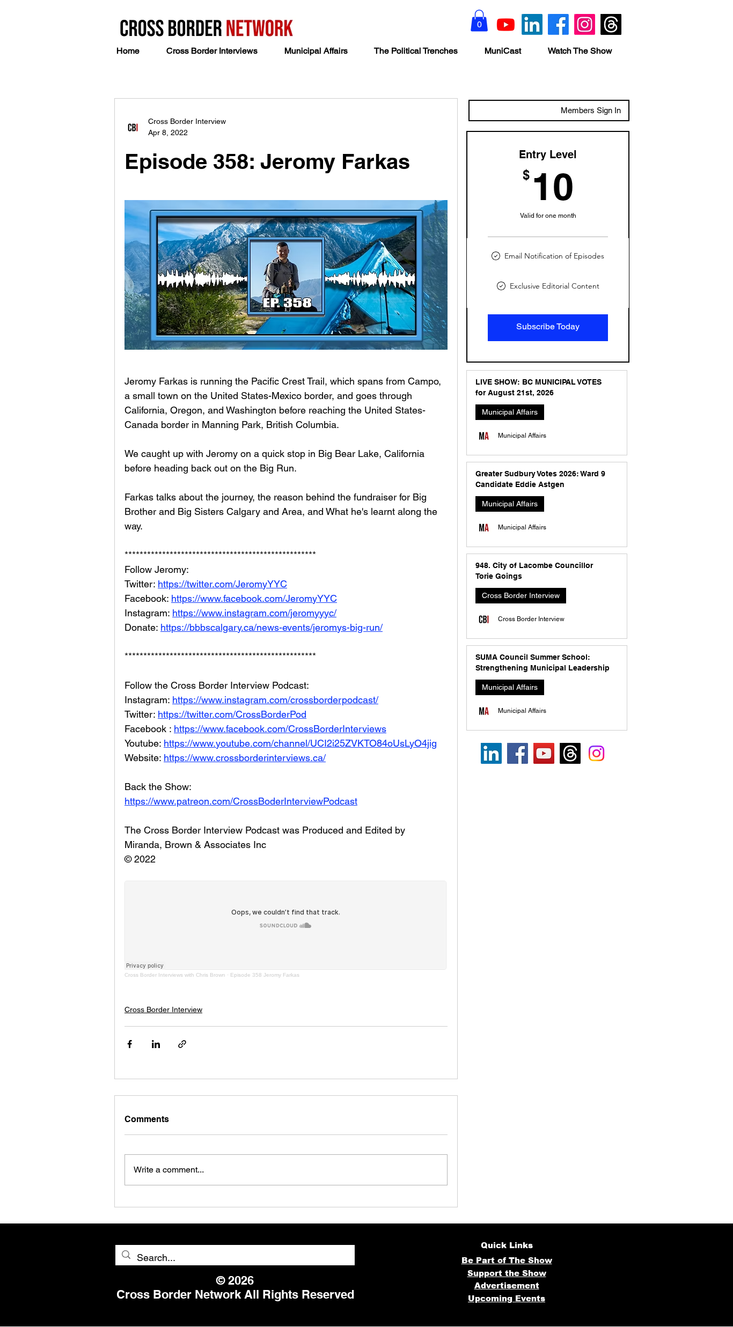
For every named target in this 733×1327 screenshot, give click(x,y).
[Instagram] (584, 24)
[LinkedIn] (532, 24)
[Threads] (610, 24)
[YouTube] (543, 753)
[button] (479, 21)
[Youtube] (505, 24)
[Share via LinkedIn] (156, 1044)
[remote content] (286, 929)
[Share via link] (182, 1044)
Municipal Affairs (510, 412)
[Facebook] (558, 24)
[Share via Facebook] (129, 1044)
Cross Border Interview (163, 1009)
